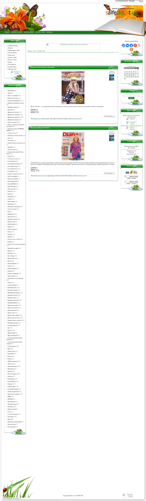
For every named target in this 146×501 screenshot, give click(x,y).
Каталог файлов (12, 52)
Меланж (10, 371)
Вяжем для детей (12, 307)
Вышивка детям (12, 297)
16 (125, 75)
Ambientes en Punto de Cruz (15, 135)
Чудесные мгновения (13, 394)
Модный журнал (12, 404)
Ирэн (9, 348)
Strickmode (11, 406)
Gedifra (10, 199)
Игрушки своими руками (14, 421)
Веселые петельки (12, 290)
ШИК (9, 396)
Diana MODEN (12, 184)
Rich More (10, 253)
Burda (9, 419)
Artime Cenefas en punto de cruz (16, 143)
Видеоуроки (11, 55)
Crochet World (11, 161)
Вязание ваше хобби (13, 315)
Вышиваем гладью (13, 107)
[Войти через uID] (123, 45)
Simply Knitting (12, 268)
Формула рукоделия (13, 391)
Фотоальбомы (12, 64)
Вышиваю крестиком (13, 292)
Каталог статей (12, 57)
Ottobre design (12, 229)
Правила (10, 48)
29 (138, 76)
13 (133, 73)
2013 (34, 51)
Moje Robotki (11, 224)
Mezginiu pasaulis (12, 219)
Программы (11, 90)
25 (129, 76)
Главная (29, 51)
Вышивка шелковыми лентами (16, 103)
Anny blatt (10, 140)
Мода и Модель (12, 374)
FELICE (10, 191)
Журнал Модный (12, 335)
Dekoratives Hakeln (13, 179)
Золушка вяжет (12, 346)
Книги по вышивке (13, 95)
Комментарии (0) (77, 118)
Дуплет (10, 330)
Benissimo (10, 147)
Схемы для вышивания (14, 100)
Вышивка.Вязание (12, 302)
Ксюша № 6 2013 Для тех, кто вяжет (42, 67)
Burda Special (11, 401)
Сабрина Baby (12, 386)
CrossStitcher (11, 171)
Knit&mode (11, 214)
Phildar (10, 236)
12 (131, 73)
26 (131, 76)
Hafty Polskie (11, 201)
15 (138, 73)
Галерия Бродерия (13, 325)
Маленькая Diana (12, 366)
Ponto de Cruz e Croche (14, 239)
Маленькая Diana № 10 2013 (40, 128)
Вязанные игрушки (13, 323)
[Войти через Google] (139, 45)
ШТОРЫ (10, 399)
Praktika (10, 241)
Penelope (10, 234)
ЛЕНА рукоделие (12, 361)
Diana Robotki (11, 186)
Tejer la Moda (11, 276)
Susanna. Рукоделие (13, 273)
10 (127, 73)
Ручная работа (12, 426)
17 (127, 75)
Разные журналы (12, 122)
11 (129, 73)
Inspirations (11, 204)
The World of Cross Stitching (15, 278)
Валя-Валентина (12, 287)
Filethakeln (11, 196)
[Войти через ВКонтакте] (127, 45)
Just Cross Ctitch (12, 209)
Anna (9, 138)
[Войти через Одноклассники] (131, 49)
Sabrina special (12, 409)
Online (9, 226)
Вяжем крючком (12, 310)
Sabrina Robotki (12, 263)
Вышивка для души (13, 300)
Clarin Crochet (11, 149)
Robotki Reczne (12, 258)
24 (127, 76)
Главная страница (13, 45)
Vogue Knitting (12, 285)
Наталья (10, 376)
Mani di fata (11, 216)
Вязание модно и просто (14, 320)
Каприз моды (11, 351)
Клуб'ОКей (11, 353)
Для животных (12, 424)
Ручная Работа (12, 381)
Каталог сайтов (12, 59)
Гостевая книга (12, 66)
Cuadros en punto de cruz (14, 174)
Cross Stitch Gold (12, 168)
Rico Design (11, 256)
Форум (10, 62)
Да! (9, 328)
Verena (9, 282)
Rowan (9, 261)
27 (133, 76)
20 (133, 75)
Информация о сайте (14, 50)
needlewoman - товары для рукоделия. (131, 125)
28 (135, 76)
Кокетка (10, 356)
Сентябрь (39, 51)
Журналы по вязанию (13, 117)
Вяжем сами (11, 312)
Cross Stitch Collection (14, 163)
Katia (9, 211)
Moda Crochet (11, 221)
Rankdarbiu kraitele (13, 248)
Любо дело (11, 363)
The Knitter (11, 416)
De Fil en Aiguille (12, 176)
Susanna (10, 271)
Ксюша (10, 358)
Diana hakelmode (12, 181)
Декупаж (10, 109)
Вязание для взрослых (14, 317)
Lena (9, 411)
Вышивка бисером (13, 295)
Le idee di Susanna (13, 414)
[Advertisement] (73, 39)
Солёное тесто (12, 133)
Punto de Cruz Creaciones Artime (16, 244)
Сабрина (10, 384)
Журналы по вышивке (14, 114)
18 (129, 75)
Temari (9, 93)
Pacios (9, 231)
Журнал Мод (11, 333)
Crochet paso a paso (13, 158)
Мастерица (11, 369)
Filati (9, 194)
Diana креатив (11, 189)
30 (125, 78)
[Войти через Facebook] (131, 45)
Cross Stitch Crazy (12, 166)
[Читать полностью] (109, 117)
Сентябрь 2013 (131, 66)
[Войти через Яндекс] (135, 45)
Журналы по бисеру (13, 112)
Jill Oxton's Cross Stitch (14, 206)
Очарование (11, 379)
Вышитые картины (13, 305)
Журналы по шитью (13, 119)
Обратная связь (12, 69)
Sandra (9, 266)
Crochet (10, 156)
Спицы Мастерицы (13, 389)
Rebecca (10, 251)
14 (135, 73)
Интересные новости (13, 98)
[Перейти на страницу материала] (73, 103)
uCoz (19, 498)
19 (131, 75)
